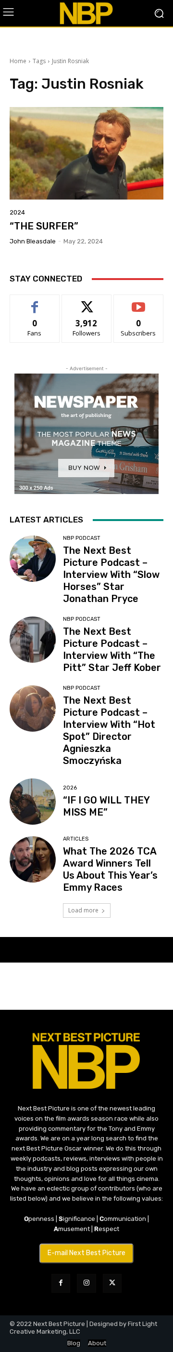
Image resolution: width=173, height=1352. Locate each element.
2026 (70, 787)
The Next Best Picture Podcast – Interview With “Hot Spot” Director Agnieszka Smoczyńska (109, 730)
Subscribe (138, 302)
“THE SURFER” (44, 226)
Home (18, 61)
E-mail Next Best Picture (86, 1253)
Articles (75, 839)
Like (34, 302)
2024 (17, 212)
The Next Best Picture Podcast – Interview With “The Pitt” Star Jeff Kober (112, 649)
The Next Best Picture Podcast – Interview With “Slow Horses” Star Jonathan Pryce (111, 574)
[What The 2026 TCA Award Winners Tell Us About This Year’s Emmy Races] (33, 859)
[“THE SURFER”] (86, 153)
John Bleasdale (33, 241)
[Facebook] (60, 1283)
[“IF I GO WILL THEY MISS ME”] (33, 801)
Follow (86, 302)
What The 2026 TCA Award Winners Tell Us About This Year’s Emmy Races (110, 869)
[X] (112, 1283)
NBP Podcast (81, 538)
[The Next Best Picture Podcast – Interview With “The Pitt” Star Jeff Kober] (33, 639)
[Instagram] (86, 1283)
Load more (83, 910)
